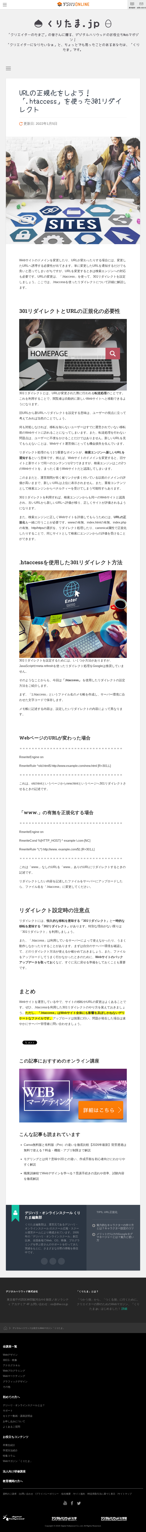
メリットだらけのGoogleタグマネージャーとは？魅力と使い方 (115, 1237)
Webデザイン (10, 1354)
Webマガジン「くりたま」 (18, 1461)
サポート (8, 1410)
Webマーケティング (14, 1376)
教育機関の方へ (13, 1481)
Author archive (44, 1261)
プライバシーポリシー (47, 1494)
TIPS (99, 1212)
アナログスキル (11, 1365)
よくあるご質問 (11, 1426)
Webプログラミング (14, 1370)
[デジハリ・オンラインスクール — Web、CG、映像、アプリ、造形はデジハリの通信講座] (72, 23)
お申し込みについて (14, 1421)
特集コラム (9, 1455)
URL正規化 (110, 1212)
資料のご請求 (10, 1494)
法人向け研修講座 (14, 1471)
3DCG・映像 (10, 1360)
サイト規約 (79, 1494)
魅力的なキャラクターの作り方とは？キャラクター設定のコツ (115, 1227)
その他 (6, 1386)
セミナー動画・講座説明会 (18, 1415)
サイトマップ (125, 1494)
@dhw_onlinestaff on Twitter (61, 1261)
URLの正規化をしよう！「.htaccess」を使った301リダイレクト (70, 101)
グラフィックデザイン (15, 1381)
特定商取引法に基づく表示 (101, 1494)
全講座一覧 (10, 1346)
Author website (52, 1261)
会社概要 (66, 1494)
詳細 (124, 1308)
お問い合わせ (26, 1494)
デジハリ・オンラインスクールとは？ (24, 1405)
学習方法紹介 (10, 1450)
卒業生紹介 (9, 1445)
